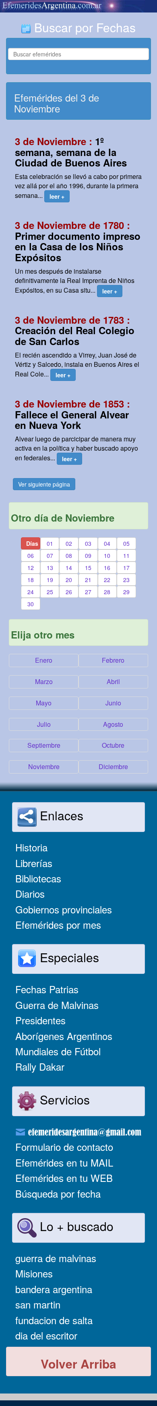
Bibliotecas (38, 878)
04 (107, 543)
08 (69, 555)
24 (30, 592)
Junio (113, 702)
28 (107, 592)
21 (88, 580)
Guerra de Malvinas (57, 1005)
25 (50, 592)
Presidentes (40, 1020)
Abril (113, 681)
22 (107, 580)
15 (88, 568)
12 (30, 568)
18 (30, 580)
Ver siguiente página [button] (44, 484)
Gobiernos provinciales (63, 909)
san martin (37, 1304)
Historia (31, 847)
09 (88, 555)
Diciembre (113, 766)
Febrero (113, 660)
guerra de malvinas (55, 1258)
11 (126, 555)
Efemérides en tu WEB (64, 1178)
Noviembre (44, 766)
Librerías (33, 863)
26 (69, 592)
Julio (44, 724)
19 (50, 580)
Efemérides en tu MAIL (64, 1162)
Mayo (44, 702)
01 (50, 543)
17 (126, 568)
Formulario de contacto (64, 1147)
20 (69, 580)
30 (30, 604)
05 (126, 543)
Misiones (34, 1273)
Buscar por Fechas (83, 27)
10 (107, 555)
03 (88, 543)
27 (88, 592)
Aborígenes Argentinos (63, 1036)
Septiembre (43, 745)
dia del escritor (46, 1335)
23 (126, 580)
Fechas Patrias (46, 989)
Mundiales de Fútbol (58, 1051)
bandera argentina (53, 1289)
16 (107, 568)
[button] (57, 196)
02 (69, 543)
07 (50, 555)
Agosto (113, 724)
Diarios (30, 893)
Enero (43, 660)
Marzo (44, 681)
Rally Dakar (39, 1066)
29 (126, 592)
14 (69, 568)
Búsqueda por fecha (58, 1193)
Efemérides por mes (58, 924)
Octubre (113, 745)
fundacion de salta (54, 1320)
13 (50, 568)
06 (30, 555)
